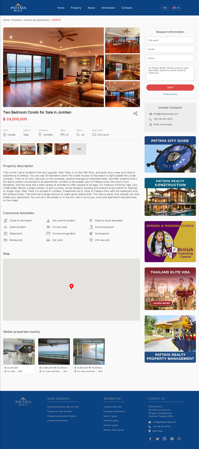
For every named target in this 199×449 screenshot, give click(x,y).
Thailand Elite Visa (113, 406)
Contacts (127, 7)
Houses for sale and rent (59, 411)
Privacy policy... (170, 94)
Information (108, 7)
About (91, 7)
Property (76, 7)
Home (60, 7)
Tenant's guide (111, 420)
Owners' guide (111, 425)
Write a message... (163, 124)
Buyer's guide (110, 416)
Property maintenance (114, 411)
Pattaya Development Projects (61, 416)
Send (170, 87)
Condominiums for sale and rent (63, 406)
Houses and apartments (36, 20)
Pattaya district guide (114, 430)
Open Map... (158, 431)
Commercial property (57, 420)
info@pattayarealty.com (165, 113)
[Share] (135, 113)
